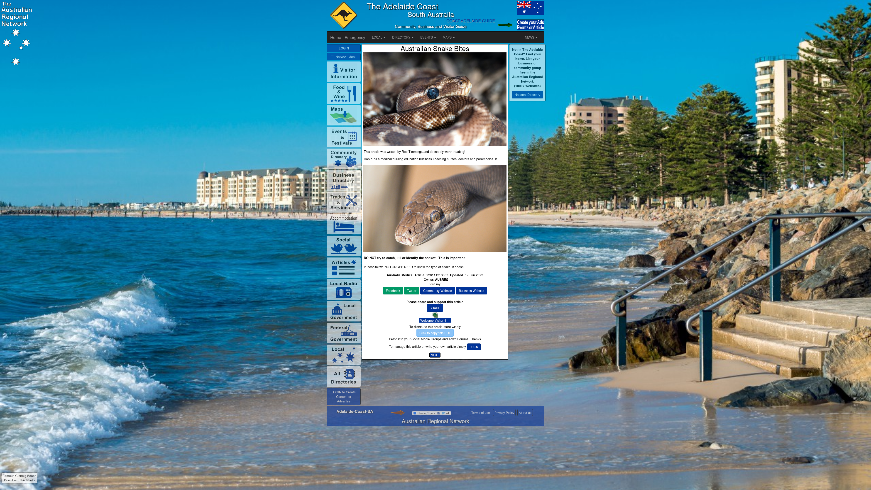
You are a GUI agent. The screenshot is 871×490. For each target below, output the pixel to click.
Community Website (437, 290)
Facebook (393, 290)
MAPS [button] (448, 37)
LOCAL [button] (377, 37)
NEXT (435, 355)
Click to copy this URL (435, 333)
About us (525, 412)
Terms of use (480, 412)
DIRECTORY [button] (401, 37)
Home (335, 37)
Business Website (471, 290)
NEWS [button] (530, 37)
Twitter (411, 290)
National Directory (527, 94)
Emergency (355, 37)
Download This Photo (19, 480)
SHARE (435, 308)
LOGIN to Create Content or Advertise (344, 396)
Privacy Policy (504, 412)
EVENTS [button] (427, 37)
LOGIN (474, 347)
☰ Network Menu (344, 56)
